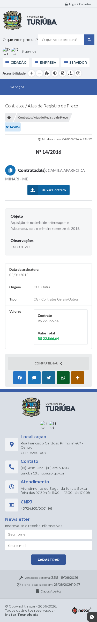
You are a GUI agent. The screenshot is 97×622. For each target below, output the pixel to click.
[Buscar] (89, 39)
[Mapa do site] (70, 73)
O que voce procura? (20, 40)
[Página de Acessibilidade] (78, 73)
